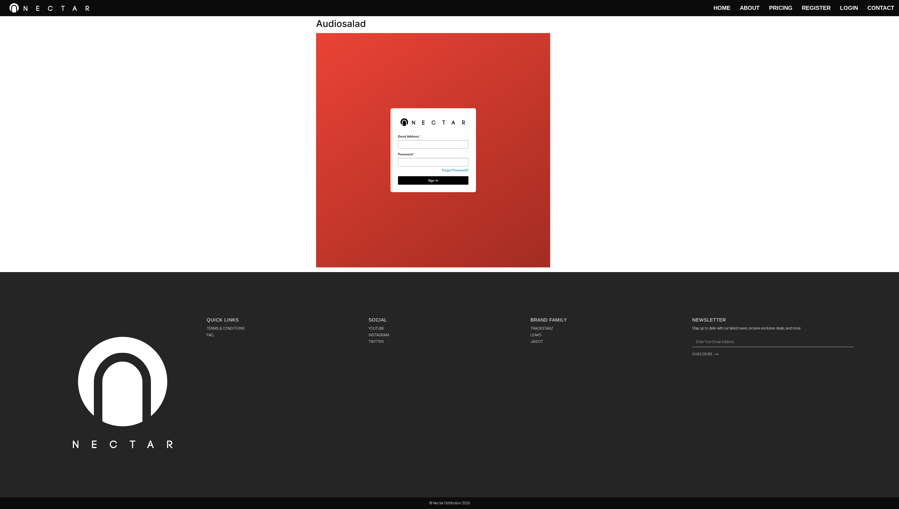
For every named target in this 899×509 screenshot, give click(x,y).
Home (722, 8)
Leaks (536, 335)
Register (816, 8)
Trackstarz (542, 328)
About (750, 8)
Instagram (378, 335)
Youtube (376, 328)
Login (849, 8)
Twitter (376, 341)
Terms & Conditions (226, 328)
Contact (880, 8)
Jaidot (537, 341)
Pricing (780, 8)
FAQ (210, 335)
